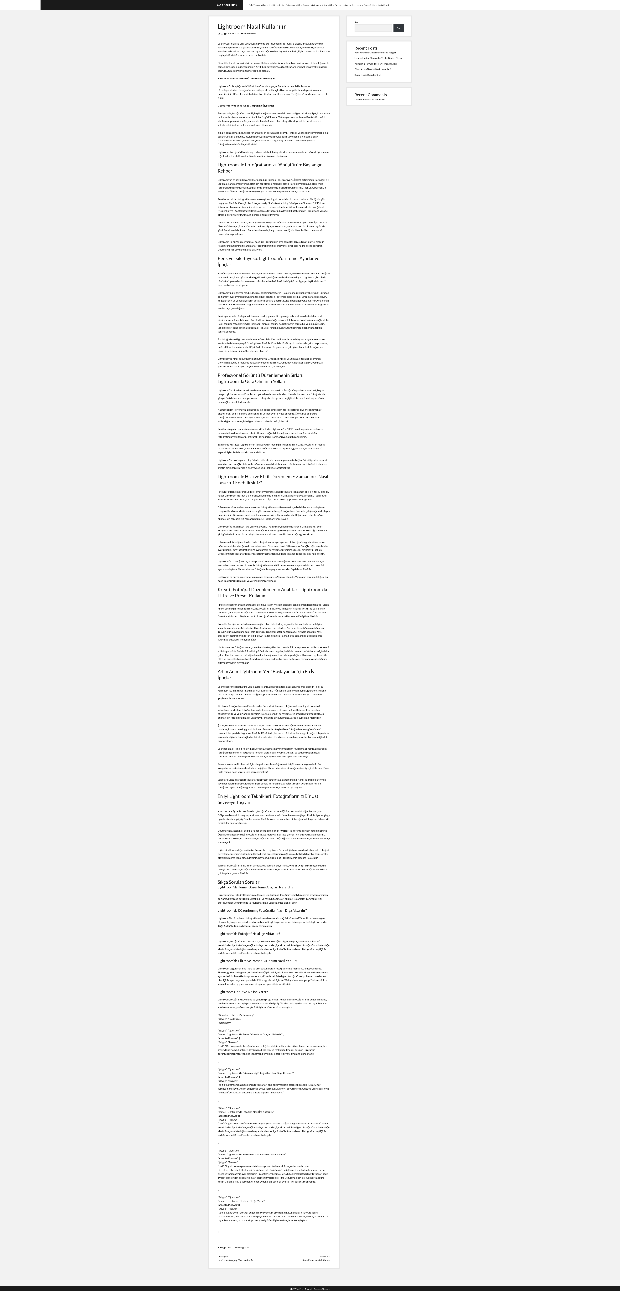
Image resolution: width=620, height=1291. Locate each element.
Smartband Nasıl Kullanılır (316, 1259)
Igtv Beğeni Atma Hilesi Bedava (295, 5)
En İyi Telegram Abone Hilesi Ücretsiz (265, 5)
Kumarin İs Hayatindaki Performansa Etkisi (376, 63)
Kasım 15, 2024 (232, 33)
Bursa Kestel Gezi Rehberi (368, 74)
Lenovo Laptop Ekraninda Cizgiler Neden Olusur (379, 58)
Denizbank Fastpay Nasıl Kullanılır (235, 1259)
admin (220, 34)
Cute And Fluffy (227, 4)
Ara (356, 22)
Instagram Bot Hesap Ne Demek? (357, 5)
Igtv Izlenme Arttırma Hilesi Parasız (326, 5)
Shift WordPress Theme (300, 1289)
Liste (374, 5)
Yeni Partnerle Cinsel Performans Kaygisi (375, 52)
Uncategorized (242, 1247)
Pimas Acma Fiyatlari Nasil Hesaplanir (373, 69)
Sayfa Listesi (383, 5)
